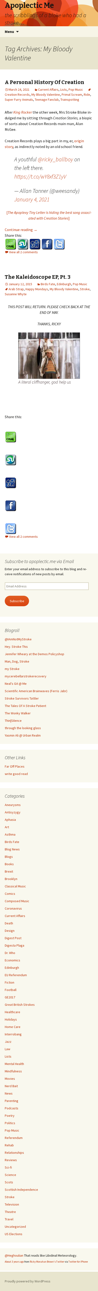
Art (7, 827)
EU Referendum (16, 975)
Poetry (10, 1115)
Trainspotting (69, 99)
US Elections (13, 1234)
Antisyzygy (12, 812)
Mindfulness (13, 1071)
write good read (16, 774)
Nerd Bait (11, 1086)
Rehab (9, 1145)
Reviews (11, 1160)
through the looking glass (23, 728)
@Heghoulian (14, 1255)
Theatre (10, 1212)
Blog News (12, 849)
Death (9, 923)
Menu (9, 31)
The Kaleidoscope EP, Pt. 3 (37, 277)
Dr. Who (10, 953)
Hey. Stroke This (16, 646)
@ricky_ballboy (55, 159)
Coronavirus (13, 908)
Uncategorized (15, 1226)
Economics (12, 960)
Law (7, 1049)
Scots (9, 1182)
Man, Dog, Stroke (17, 661)
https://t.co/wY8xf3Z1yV (40, 176)
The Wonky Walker (18, 713)
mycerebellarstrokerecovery (25, 676)
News (9, 1093)
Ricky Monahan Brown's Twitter (47, 1261)
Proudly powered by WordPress (27, 1281)
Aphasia (10, 819)
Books (9, 864)
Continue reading (21, 229)
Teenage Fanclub (47, 99)
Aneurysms (13, 805)
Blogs (9, 856)
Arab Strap (16, 289)
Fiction (9, 982)
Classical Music (15, 886)
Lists (63, 89)
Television (12, 1204)
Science (10, 1175)
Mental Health (14, 1064)
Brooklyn (11, 879)
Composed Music (17, 901)
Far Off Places (14, 766)
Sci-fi (8, 1167)
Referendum (14, 1138)
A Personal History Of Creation (44, 82)
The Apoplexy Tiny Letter (26, 212)
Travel (9, 1219)
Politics (10, 1123)
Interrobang (13, 1034)
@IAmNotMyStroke (18, 639)
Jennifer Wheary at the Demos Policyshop (34, 654)
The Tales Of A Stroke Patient (25, 706)
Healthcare (12, 1012)
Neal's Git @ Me (16, 683)
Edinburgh (64, 284)
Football (10, 990)
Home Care (12, 1027)
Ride (87, 94)
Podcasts (11, 1108)
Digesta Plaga (14, 945)
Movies (10, 1078)
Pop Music (76, 89)
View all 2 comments (23, 252)
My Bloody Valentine (45, 94)
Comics (10, 893)
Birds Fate (48, 284)
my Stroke (12, 669)
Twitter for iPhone (78, 1261)
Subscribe (17, 601)
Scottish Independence (21, 1189)
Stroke (85, 289)
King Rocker (22, 112)
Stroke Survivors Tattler (22, 698)
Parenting (11, 1101)
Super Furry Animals (19, 99)
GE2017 (10, 997)
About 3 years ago (14, 1261)
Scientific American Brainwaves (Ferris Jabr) (36, 691)
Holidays (11, 1019)
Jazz (8, 1041)
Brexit (9, 871)
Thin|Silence (13, 720)
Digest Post (13, 938)
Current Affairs (48, 89)
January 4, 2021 (31, 199)
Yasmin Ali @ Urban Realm (23, 735)
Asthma (10, 834)
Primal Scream (72, 94)
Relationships (14, 1152)
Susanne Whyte (16, 294)
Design (10, 930)
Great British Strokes (20, 1004)
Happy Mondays (36, 289)
